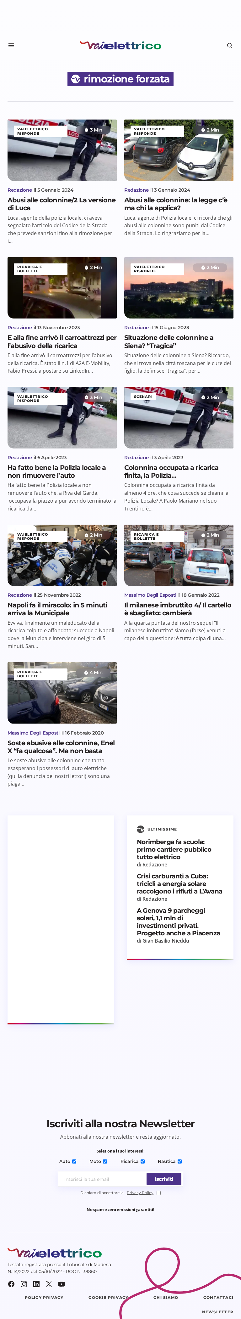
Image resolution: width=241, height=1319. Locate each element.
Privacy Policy (140, 1192)
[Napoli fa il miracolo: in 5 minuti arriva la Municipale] (62, 555)
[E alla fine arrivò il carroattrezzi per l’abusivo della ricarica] (62, 288)
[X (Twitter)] (49, 1284)
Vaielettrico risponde (32, 131)
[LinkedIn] (36, 1284)
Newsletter (217, 1312)
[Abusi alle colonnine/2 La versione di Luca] (62, 150)
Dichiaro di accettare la (116, 1192)
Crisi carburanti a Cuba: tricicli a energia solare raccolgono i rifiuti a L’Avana (179, 883)
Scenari (143, 396)
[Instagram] (24, 1284)
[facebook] (11, 1284)
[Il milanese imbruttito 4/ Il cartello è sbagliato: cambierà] (178, 555)
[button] (11, 45)
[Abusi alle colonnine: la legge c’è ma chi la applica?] (178, 150)
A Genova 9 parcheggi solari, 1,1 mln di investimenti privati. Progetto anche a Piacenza (178, 922)
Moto (95, 1161)
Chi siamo (165, 1297)
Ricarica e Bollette (29, 269)
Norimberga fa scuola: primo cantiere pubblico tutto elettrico (174, 849)
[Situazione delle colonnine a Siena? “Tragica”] (178, 288)
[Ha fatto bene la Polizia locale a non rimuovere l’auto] (62, 417)
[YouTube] (61, 1284)
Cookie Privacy (108, 1297)
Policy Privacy (44, 1297)
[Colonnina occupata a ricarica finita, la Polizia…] (178, 417)
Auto (64, 1161)
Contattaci (218, 1297)
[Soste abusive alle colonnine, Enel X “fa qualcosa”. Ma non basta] (62, 693)
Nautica (167, 1161)
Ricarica (129, 1161)
